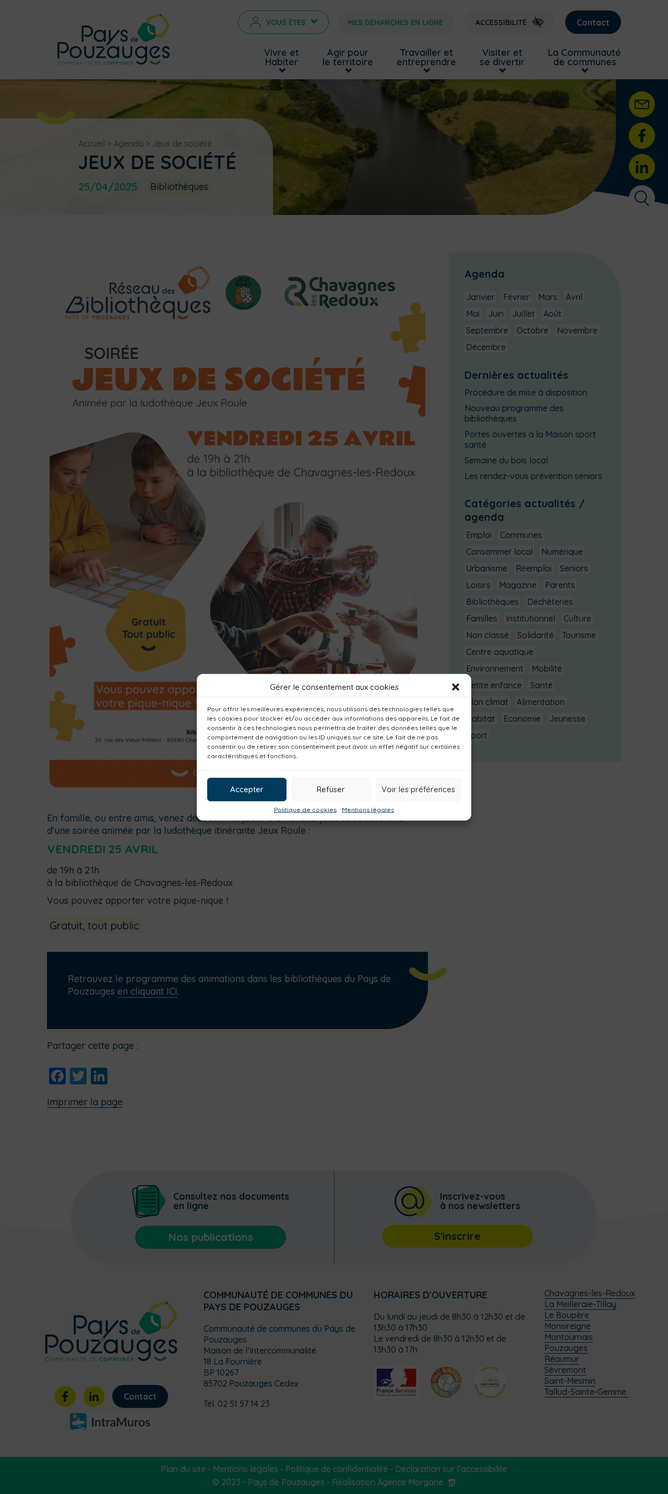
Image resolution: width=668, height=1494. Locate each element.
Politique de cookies (305, 809)
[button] (455, 687)
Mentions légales (368, 809)
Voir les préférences (418, 789)
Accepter (247, 789)
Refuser (331, 789)
